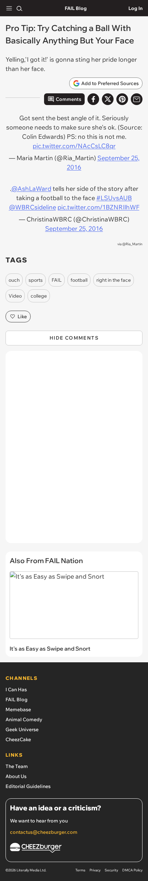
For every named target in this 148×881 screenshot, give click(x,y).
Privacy (95, 870)
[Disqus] (74, 450)
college (39, 296)
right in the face (113, 280)
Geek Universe (22, 729)
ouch (14, 280)
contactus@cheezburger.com (43, 832)
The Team (17, 766)
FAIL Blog (76, 8)
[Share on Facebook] (93, 99)
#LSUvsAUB (114, 198)
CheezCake (18, 739)
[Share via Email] (136, 99)
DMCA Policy (132, 870)
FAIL (57, 280)
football (79, 280)
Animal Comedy (24, 719)
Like (22, 316)
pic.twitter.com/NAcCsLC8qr (74, 146)
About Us (16, 776)
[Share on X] (108, 99)
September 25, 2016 (74, 228)
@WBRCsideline (32, 207)
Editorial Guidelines (28, 786)
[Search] (19, 8)
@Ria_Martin (132, 244)
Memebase (18, 709)
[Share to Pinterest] (122, 99)
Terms (80, 870)
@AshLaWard (31, 189)
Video (15, 296)
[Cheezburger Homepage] (74, 849)
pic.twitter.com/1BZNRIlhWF (98, 207)
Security (111, 870)
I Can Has (16, 689)
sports (36, 280)
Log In (135, 8)
